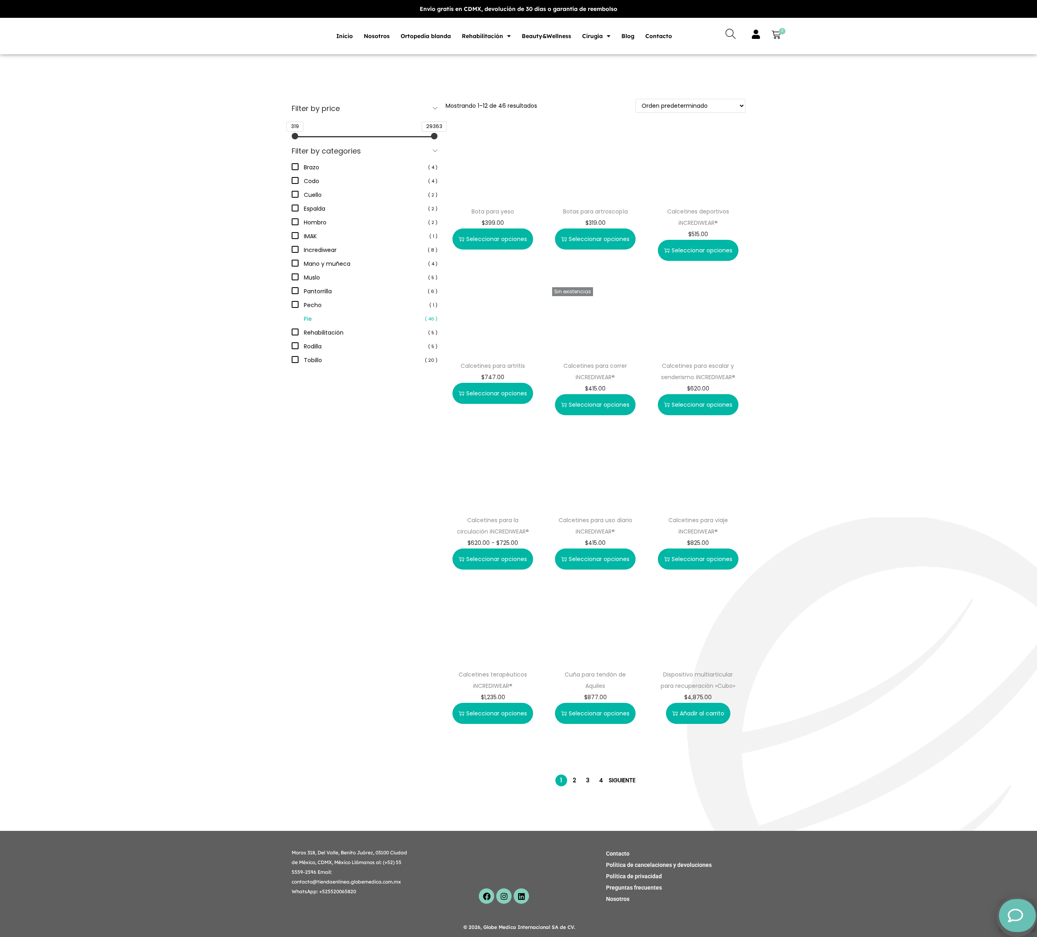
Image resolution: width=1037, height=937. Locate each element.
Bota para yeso (493, 211)
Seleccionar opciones (496, 239)
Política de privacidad (634, 876)
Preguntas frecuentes (634, 887)
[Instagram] (504, 896)
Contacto (658, 36)
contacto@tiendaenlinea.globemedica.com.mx (346, 882)
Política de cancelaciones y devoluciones (659, 865)
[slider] (295, 136)
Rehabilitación (482, 36)
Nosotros (377, 36)
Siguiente (622, 780)
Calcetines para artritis (493, 366)
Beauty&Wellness (546, 36)
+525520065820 (337, 891)
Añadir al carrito (702, 713)
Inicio (344, 36)
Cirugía (592, 36)
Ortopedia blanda (426, 36)
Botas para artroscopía (595, 211)
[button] (774, 36)
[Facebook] (486, 896)
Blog (627, 36)
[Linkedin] (521, 896)
